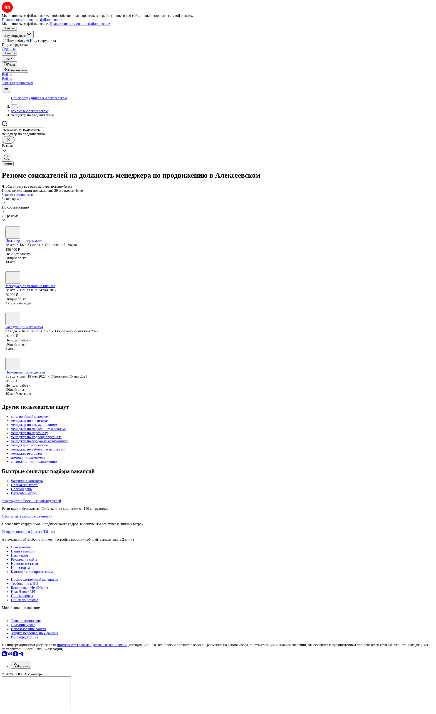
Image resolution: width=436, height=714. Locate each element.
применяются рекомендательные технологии (92, 645)
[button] (7, 75)
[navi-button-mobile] (6, 88)
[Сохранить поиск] (6, 158)
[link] (9, 64)
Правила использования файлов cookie (80, 24)
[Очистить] (8, 140)
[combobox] (23, 129)
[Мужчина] (12, 232)
